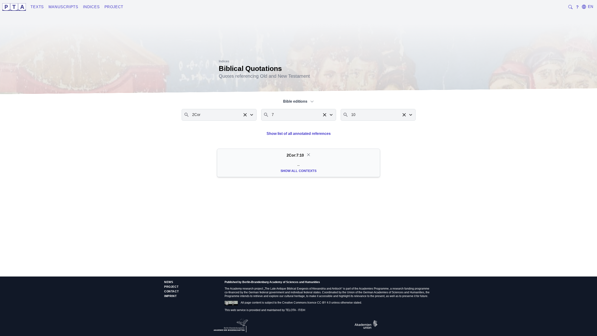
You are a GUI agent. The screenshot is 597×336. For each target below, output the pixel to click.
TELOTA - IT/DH (295, 310)
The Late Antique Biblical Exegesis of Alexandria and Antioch (303, 288)
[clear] (308, 155)
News (168, 282)
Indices (91, 7)
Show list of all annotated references (299, 134)
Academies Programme (374, 288)
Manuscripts (63, 7)
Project (114, 7)
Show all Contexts (298, 171)
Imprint (170, 296)
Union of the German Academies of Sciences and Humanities (385, 292)
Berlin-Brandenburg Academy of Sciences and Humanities (281, 282)
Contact (171, 291)
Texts (37, 7)
